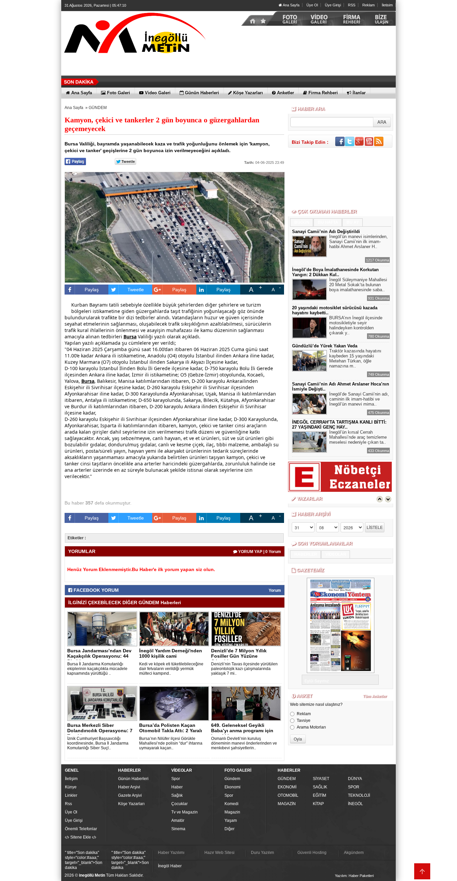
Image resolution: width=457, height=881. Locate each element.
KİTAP (318, 803)
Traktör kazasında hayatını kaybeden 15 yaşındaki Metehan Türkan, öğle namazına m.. (355, 358)
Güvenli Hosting (312, 852)
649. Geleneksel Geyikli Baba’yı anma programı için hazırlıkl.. (242, 731)
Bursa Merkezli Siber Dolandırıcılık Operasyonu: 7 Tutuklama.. (99, 731)
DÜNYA (355, 778)
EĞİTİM (319, 795)
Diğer (229, 829)
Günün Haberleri (133, 778)
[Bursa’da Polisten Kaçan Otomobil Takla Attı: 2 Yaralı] (175, 703)
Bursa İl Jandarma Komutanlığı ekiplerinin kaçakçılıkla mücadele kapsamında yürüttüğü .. (97, 669)
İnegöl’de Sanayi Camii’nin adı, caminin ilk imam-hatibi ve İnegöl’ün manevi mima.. (359, 399)
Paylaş (92, 289)
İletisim (387, 5)
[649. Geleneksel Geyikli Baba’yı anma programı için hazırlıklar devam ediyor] (247, 703)
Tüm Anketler (375, 696)
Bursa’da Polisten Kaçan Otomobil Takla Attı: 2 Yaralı (170, 728)
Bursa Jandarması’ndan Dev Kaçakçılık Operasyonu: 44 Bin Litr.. (99, 656)
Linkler (71, 795)
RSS (351, 5)
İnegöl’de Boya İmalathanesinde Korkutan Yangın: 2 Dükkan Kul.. (335, 272)
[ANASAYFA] (134, 34)
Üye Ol (312, 5)
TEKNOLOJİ (359, 795)
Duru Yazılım (262, 852)
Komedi (231, 803)
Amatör (177, 820)
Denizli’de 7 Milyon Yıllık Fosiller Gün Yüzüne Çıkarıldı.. (239, 656)
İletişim (71, 778)
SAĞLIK (320, 787)
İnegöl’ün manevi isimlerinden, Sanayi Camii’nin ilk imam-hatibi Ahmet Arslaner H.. (358, 241)
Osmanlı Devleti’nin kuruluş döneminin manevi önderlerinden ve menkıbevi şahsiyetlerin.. (244, 743)
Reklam (368, 5)
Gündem (232, 778)
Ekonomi (232, 787)
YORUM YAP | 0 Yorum (259, 551)
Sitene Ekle (80, 837)
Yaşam (230, 820)
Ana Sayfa (290, 5)
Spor (175, 778)
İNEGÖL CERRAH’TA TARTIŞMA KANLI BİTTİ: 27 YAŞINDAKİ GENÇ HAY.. (339, 425)
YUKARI (422, 871)
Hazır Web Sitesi (219, 852)
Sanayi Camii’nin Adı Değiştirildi (326, 231)
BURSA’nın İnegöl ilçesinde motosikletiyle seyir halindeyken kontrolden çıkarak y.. (355, 325)
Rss (68, 803)
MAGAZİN (287, 803)
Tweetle (135, 289)
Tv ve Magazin (184, 812)
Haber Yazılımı (171, 852)
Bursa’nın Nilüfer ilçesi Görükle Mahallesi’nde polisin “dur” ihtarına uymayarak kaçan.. (170, 743)
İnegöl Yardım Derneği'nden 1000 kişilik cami (170, 653)
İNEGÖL (355, 803)
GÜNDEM (98, 107)
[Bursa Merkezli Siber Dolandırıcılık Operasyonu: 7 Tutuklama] (103, 703)
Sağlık (177, 795)
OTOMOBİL (288, 795)
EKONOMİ (287, 787)
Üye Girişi (333, 5)
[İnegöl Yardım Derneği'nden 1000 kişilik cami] (175, 629)
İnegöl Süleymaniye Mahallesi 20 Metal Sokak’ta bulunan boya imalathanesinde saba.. (358, 284)
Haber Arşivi (129, 787)
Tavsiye (303, 720)
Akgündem (354, 852)
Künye (71, 787)
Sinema (178, 829)
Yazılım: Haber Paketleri (354, 876)
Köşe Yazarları (131, 803)
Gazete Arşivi (130, 795)
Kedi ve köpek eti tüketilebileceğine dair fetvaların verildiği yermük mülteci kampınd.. (171, 669)
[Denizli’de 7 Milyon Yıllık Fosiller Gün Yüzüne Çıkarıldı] (247, 629)
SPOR (353, 787)
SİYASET (321, 778)
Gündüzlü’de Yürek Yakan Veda (324, 345)
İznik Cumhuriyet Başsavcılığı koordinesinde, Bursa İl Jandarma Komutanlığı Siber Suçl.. (97, 743)
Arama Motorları (311, 727)
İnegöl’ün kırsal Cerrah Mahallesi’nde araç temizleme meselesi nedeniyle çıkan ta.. (358, 437)
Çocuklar (179, 803)
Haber (177, 787)
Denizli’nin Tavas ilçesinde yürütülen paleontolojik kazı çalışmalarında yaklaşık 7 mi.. (244, 669)
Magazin (232, 812)
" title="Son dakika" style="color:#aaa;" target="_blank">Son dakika (83, 860)
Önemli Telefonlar (81, 829)
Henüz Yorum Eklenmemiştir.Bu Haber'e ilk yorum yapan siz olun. (141, 569)
